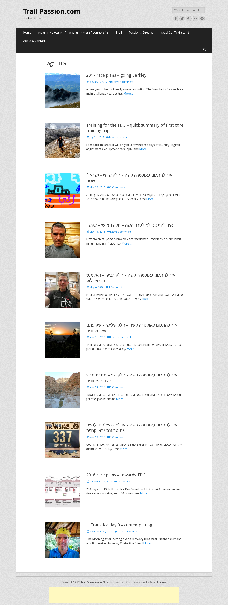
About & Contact (34, 41)
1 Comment (115, 287)
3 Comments (117, 437)
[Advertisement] (114, 595)
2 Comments (117, 187)
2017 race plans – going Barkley (116, 75)
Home (27, 33)
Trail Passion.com (51, 11)
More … (128, 93)
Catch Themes (157, 581)
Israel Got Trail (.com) (174, 33)
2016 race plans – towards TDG (116, 475)
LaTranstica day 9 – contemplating (119, 524)
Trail (119, 33)
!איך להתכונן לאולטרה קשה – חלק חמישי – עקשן (129, 225)
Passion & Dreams (141, 33)
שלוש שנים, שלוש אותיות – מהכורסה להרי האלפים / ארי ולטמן (73, 33)
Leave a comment (122, 81)
